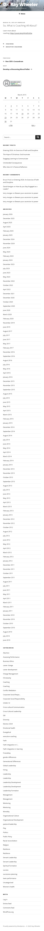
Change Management (10, 674)
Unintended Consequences (12, 163)
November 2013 (9, 473)
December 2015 (8, 381)
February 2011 (8, 607)
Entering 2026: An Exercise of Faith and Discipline (20, 150)
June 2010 (6, 640)
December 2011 (8, 565)
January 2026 (7, 214)
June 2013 (6, 494)
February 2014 (8, 461)
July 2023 (6, 268)
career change (8, 665)
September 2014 (9, 431)
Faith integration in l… (10, 745)
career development (10, 670)
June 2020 (6, 310)
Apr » (33, 125)
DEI (4, 715)
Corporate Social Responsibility (14, 699)
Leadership (7, 774)
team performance (9, 878)
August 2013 (7, 486)
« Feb (10, 125)
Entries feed (7, 904)
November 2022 (9, 281)
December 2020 (8, 298)
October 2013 (8, 477)
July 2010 (6, 636)
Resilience (6, 849)
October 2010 (8, 623)
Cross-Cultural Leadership (12, 711)
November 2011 (9, 569)
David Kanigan (8, 186)
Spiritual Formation (10, 866)
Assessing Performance (11, 657)
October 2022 (8, 285)
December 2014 (8, 427)
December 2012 (8, 519)
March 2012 (7, 552)
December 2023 (8, 264)
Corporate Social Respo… (12, 695)
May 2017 (6, 344)
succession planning (10, 874)
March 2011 (7, 602)
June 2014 (6, 444)
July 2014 (6, 440)
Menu (23, 14)
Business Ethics (8, 661)
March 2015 (7, 415)
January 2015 (7, 423)
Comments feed (8, 908)
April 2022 (7, 289)
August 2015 (7, 394)
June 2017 (6, 339)
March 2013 (7, 506)
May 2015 (6, 406)
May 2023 (6, 277)
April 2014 (7, 452)
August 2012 (7, 531)
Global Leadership (9, 766)
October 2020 (8, 302)
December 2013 (8, 469)
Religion (6, 845)
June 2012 (6, 540)
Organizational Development (13, 820)
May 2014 (6, 448)
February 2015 (8, 419)
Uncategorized (8, 882)
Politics (5, 832)
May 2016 (6, 369)
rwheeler (21, 22)
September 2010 (9, 628)
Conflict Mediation (9, 690)
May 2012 (6, 544)
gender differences (9, 757)
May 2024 (6, 252)
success (5, 870)
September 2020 (9, 306)
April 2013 (7, 502)
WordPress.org (8, 912)
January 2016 (7, 377)
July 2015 (6, 398)
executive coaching (14, 47)
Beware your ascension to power (26, 193)
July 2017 (6, 335)
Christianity (7, 678)
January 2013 (7, 515)
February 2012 (8, 557)
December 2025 (8, 218)
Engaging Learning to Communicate (15, 159)
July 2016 (6, 365)
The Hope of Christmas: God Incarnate (16, 154)
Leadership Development (12, 782)
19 (22, 114)
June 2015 (6, 402)
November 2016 (9, 352)
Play (4, 828)
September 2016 (9, 356)
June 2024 (6, 248)
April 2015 (7, 410)
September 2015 (9, 390)
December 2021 (8, 294)
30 (5, 121)
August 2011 (7, 582)
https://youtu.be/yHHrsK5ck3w (21, 33)
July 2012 (6, 536)
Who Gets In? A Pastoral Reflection (15, 167)
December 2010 (8, 615)
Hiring (5, 770)
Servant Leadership (10, 857)
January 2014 (7, 465)
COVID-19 (6, 703)
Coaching (10, 44)
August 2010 (7, 632)
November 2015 (9, 385)
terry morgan (7, 193)
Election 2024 (8, 724)
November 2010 (9, 619)
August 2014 (7, 436)
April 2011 (7, 598)
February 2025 (8, 231)
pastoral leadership (10, 824)
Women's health (8, 887)
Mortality (6, 812)
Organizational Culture (11, 816)
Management (7, 795)
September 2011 (9, 577)
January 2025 (7, 235)
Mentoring (6, 803)
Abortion (6, 653)
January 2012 (7, 561)
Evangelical (7, 732)
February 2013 (8, 511)
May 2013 (6, 498)
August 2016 (7, 360)
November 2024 (9, 243)
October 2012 (8, 527)
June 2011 (6, 590)
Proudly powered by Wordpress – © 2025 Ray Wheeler (21, 926)
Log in (5, 899)
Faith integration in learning (13, 749)
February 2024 (8, 256)
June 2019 (6, 327)
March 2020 (7, 314)
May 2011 (6, 594)
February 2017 (8, 348)
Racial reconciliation (10, 841)
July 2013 (6, 490)
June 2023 (6, 273)
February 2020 (8, 319)
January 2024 (7, 260)
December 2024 (8, 239)
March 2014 (7, 456)
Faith (5, 741)
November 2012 (9, 523)
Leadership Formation (11, 791)
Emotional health (9, 728)
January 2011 (7, 611)
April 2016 (7, 373)
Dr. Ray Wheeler (20, 4)
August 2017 (7, 331)
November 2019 (9, 323)
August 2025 (7, 222)
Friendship (7, 753)
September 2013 (9, 481)
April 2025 (7, 227)
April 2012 (7, 548)
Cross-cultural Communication (13, 707)
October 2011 (8, 573)
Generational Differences (12, 761)
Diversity (6, 720)
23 (5, 118)
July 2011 (6, 586)
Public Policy (7, 837)
